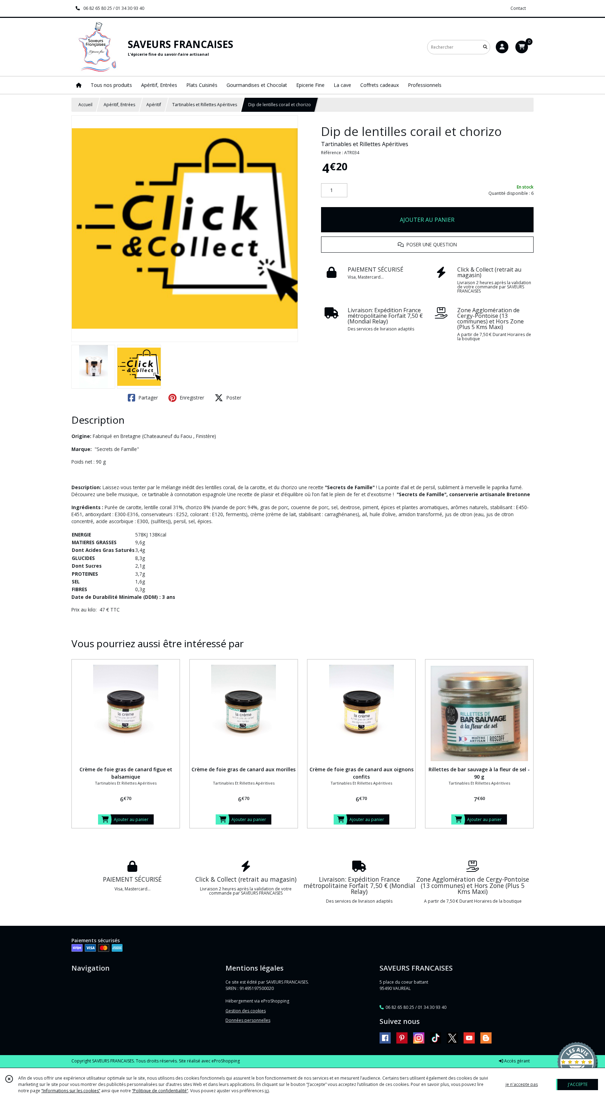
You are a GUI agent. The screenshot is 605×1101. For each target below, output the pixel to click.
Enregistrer (191, 397)
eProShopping (225, 1061)
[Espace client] (502, 47)
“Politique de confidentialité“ (160, 1091)
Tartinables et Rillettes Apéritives (204, 105)
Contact (518, 8)
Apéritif (153, 105)
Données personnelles (247, 1020)
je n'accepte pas (522, 1084)
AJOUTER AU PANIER (427, 220)
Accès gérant (516, 1061)
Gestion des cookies (245, 1011)
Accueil (85, 105)
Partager (147, 397)
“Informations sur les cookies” (70, 1091)
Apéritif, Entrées (119, 105)
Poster (233, 397)
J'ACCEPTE (577, 1084)
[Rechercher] (485, 47)
